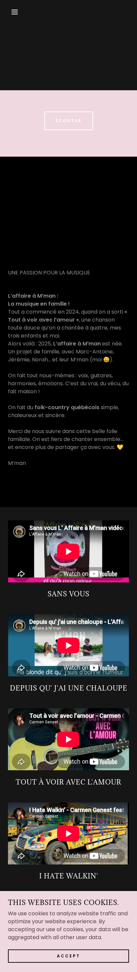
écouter (69, 120)
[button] (10, 12)
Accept (68, 956)
